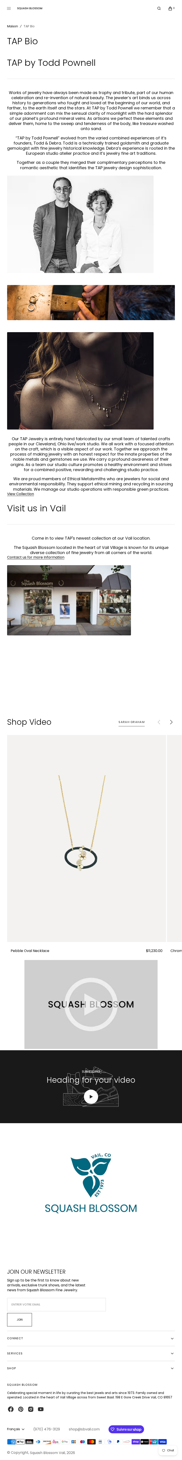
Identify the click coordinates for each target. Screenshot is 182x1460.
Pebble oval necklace (30, 951)
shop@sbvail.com (84, 1429)
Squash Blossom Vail (47, 1452)
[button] (159, 8)
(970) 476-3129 (46, 1429)
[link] (86, 838)
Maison (12, 26)
